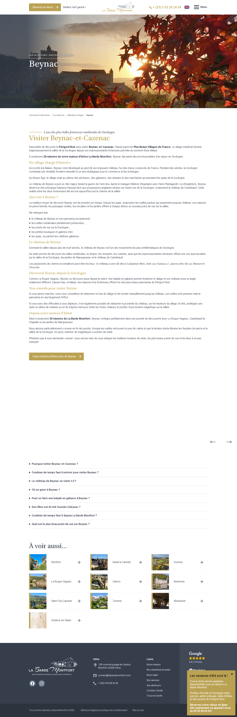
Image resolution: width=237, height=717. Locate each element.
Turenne (117, 600)
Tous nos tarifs (154, 695)
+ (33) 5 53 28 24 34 (108, 683)
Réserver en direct (43, 7)
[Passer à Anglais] (186, 7)
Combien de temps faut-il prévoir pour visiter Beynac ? (65, 472)
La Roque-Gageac (61, 581)
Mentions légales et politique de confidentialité (104, 710)
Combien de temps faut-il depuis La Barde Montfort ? (64, 515)
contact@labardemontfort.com (114, 675)
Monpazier (180, 600)
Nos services (153, 680)
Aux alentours (58, 115)
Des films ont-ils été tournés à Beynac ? (56, 507)
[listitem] (118, 464)
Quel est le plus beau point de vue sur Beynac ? (61, 524)
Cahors (116, 581)
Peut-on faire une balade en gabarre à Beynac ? (61, 498)
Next (229, 442)
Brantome (179, 581)
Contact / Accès (155, 690)
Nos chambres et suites (158, 669)
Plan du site (138, 710)
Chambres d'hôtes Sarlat (39, 115)
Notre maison (154, 664)
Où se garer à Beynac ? (46, 489)
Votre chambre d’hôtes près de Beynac (54, 356)
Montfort (56, 562)
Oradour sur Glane (61, 620)
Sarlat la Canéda (121, 562)
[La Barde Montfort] (118, 7)
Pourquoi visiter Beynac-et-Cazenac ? (55, 463)
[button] (197, 657)
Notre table (152, 675)
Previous (213, 442)
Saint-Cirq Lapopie (61, 600)
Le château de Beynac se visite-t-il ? (54, 481)
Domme (178, 562)
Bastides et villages (75, 115)
